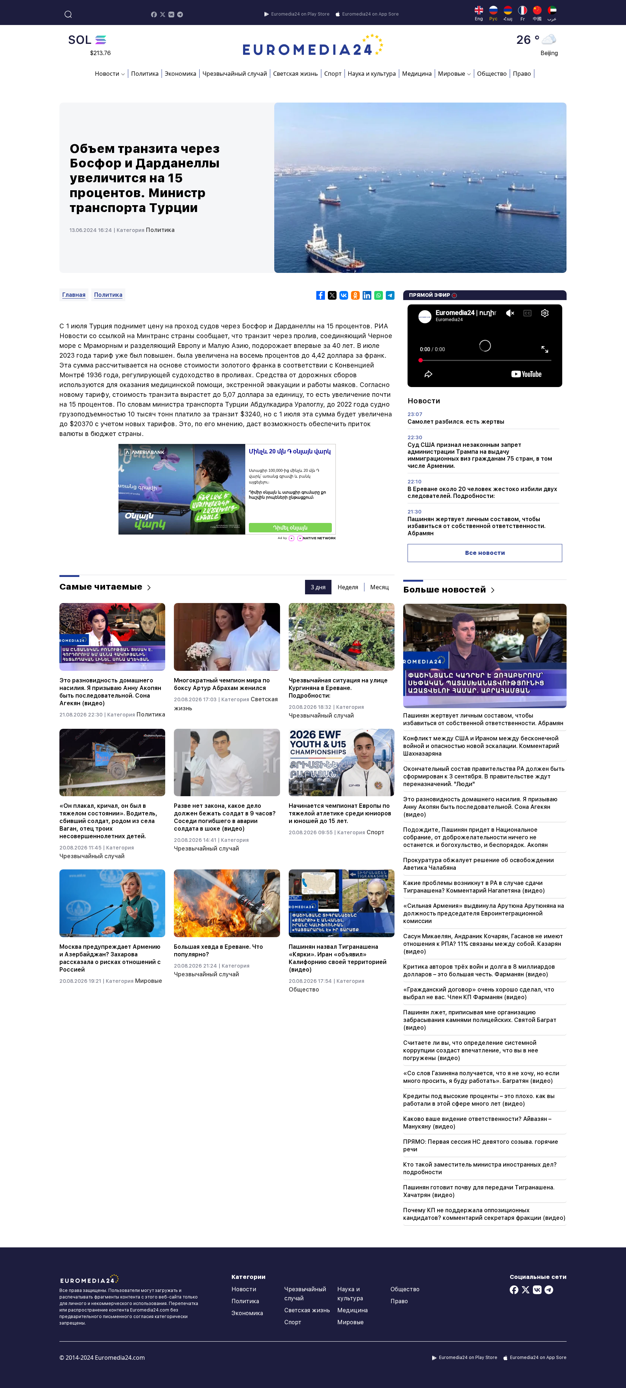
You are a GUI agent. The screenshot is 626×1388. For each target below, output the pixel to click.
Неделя (348, 587)
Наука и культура (372, 74)
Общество (492, 74)
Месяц (379, 587)
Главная (73, 294)
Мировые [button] (451, 74)
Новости (243, 1289)
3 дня (318, 587)
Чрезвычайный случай (235, 74)
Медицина (417, 74)
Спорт (333, 74)
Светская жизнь (295, 74)
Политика (145, 74)
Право (522, 74)
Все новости (485, 552)
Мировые (148, 980)
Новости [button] (107, 74)
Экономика (180, 74)
